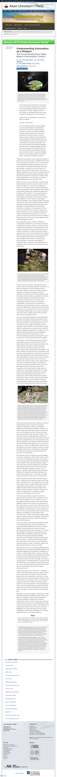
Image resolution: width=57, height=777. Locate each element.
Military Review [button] (9, 25)
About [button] (25, 28)
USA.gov (5, 758)
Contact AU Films (33, 727)
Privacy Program (7, 752)
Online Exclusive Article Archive (9, 47)
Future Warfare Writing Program (12, 675)
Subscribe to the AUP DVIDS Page (37, 733)
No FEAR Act (6, 754)
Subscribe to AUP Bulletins (35, 731)
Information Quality (7, 748)
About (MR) (11, 662)
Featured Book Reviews (10, 695)
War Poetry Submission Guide (12, 718)
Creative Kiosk (8, 672)
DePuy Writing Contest (11, 28)
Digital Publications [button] (18, 25)
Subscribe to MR (9, 665)
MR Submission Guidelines (11, 708)
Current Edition (8, 678)
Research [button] (20, 28)
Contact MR (8, 712)
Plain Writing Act (7, 750)
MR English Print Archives (11, 682)
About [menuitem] (42, 10)
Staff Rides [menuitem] (25, 10)
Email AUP (31, 726)
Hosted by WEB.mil (19, 773)
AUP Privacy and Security (9, 744)
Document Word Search (10, 705)
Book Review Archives (10, 698)
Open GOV (5, 756)
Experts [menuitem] (31, 10)
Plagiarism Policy (9, 688)
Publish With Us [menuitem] (36, 10)
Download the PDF (21, 68)
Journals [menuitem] (10, 10)
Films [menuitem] (15, 10)
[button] (30, 1)
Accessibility (6, 751)
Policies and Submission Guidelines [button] (32, 25)
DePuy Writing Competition (11, 668)
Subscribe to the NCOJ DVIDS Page (37, 734)
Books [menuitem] (5, 10)
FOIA (4, 755)
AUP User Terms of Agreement (10, 746)
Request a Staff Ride (34, 730)
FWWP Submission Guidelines (12, 692)
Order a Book (32, 729)
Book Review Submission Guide (12, 715)
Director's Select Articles (10, 702)
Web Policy (5, 747)
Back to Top (3, 776)
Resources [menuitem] (47, 10)
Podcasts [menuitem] (20, 10)
